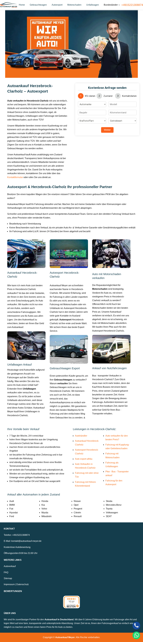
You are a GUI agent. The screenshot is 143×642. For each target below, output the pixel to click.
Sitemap (8, 578)
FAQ (6, 572)
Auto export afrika (83, 459)
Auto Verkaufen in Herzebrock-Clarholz (85, 466)
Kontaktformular (15, 177)
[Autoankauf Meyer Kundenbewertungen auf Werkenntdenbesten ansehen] (71, 602)
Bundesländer (111, 5)
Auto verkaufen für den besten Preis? (116, 438)
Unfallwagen (92, 5)
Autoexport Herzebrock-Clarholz (86, 452)
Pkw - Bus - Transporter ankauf (117, 473)
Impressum (9, 584)
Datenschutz (22, 584)
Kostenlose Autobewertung (17, 547)
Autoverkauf (10, 566)
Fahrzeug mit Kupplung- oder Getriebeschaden (117, 446)
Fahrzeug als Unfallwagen (111, 464)
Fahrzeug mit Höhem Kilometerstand (85, 484)
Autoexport (57, 5)
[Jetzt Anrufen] (136, 625)
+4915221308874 (132, 4)
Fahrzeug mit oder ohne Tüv (87, 475)
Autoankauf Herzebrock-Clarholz (87, 443)
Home (22, 5)
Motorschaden (74, 5)
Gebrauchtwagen (38, 5)
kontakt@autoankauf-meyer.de (26, 541)
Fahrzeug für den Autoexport (113, 482)
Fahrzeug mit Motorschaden (112, 455)
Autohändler (81, 436)
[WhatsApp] (136, 635)
